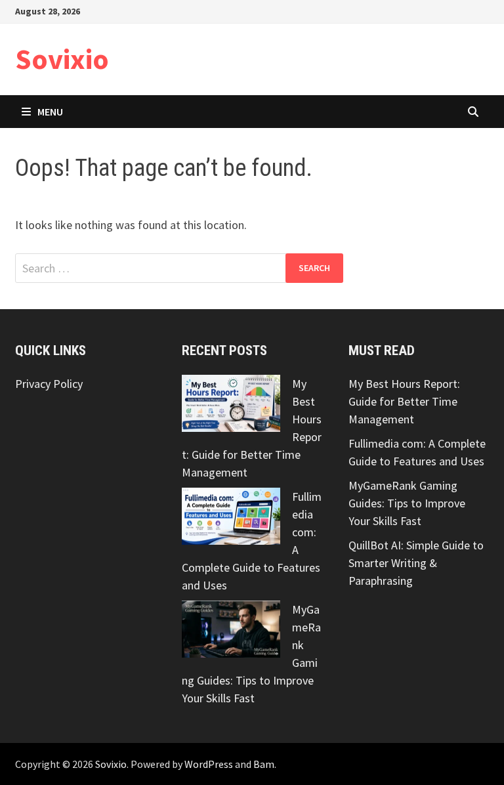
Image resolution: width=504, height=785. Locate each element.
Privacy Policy (49, 383)
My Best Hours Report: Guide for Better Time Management (404, 401)
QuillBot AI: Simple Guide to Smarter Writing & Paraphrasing (416, 563)
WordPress (208, 764)
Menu (50, 111)
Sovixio (62, 59)
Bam (263, 764)
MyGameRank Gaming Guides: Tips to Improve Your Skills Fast (406, 503)
